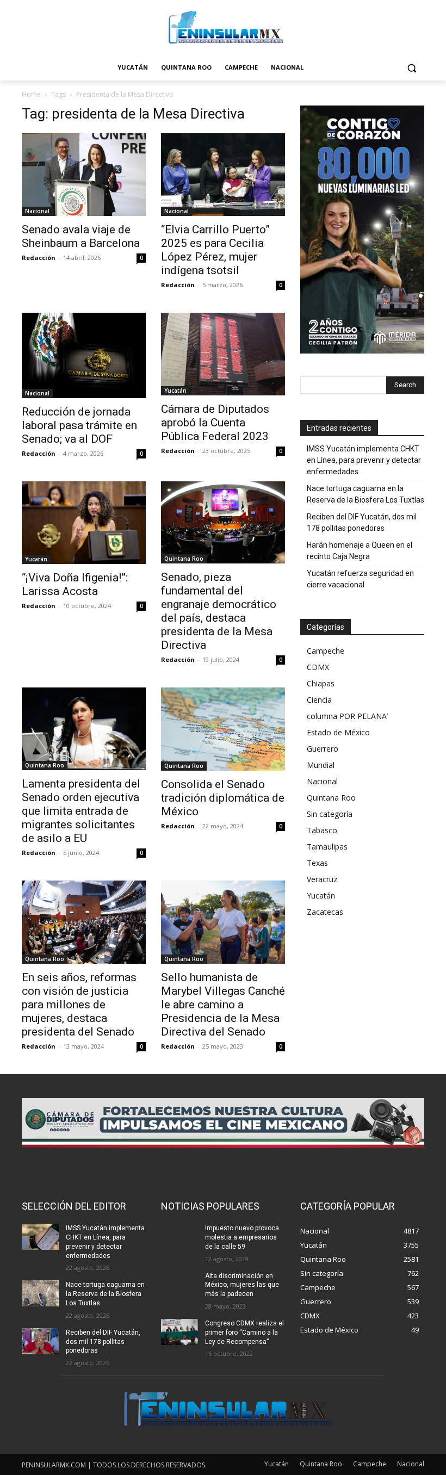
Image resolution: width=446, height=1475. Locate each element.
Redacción (38, 257)
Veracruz (322, 879)
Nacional (37, 211)
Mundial (320, 765)
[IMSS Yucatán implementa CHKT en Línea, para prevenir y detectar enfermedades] (40, 1237)
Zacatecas (325, 912)
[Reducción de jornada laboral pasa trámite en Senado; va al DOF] (84, 355)
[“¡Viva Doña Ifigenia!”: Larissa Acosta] (84, 522)
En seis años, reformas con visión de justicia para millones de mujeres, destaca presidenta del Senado (79, 1004)
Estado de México (338, 732)
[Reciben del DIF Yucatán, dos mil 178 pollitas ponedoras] (40, 1341)
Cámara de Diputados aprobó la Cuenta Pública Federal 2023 (215, 422)
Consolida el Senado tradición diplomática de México (222, 798)
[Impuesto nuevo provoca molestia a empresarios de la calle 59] (179, 1237)
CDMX (318, 667)
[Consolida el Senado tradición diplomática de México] (223, 728)
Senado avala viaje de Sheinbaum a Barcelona (81, 236)
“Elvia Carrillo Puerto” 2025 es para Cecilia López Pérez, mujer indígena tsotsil (215, 250)
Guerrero (322, 748)
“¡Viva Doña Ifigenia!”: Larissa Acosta (75, 584)
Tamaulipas (327, 846)
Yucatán (175, 390)
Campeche (325, 651)
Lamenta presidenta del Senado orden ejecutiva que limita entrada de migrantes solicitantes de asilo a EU (81, 811)
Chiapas (320, 683)
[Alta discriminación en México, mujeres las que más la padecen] (179, 1285)
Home (31, 94)
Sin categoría (329, 814)
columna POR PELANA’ (347, 716)
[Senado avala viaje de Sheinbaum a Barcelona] (84, 174)
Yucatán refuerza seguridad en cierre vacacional (360, 579)
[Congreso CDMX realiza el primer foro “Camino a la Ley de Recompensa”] (179, 1332)
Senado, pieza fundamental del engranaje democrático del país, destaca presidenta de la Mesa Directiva (218, 611)
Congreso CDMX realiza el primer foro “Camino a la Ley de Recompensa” (244, 1332)
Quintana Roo (183, 558)
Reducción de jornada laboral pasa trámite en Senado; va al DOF (79, 425)
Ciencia (319, 700)
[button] (411, 67)
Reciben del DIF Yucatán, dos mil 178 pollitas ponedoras (362, 522)
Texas (317, 863)
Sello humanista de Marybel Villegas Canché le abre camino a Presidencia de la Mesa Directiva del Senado (223, 1004)
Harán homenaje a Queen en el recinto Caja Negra (359, 551)
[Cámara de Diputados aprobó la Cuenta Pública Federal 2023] (223, 354)
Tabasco (322, 830)
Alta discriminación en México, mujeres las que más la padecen (242, 1285)
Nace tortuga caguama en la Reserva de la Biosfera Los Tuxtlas (365, 494)
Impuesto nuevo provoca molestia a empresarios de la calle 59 (242, 1237)
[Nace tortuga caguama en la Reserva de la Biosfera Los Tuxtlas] (40, 1293)
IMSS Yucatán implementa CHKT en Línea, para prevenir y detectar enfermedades (364, 460)
